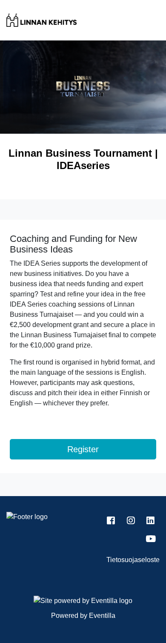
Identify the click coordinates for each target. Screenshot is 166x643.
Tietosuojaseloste (133, 559)
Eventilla (102, 615)
